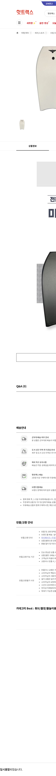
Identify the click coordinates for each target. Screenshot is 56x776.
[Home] (17, 33)
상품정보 (33, 146)
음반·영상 (43, 23)
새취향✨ (31, 23)
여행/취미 (25, 32)
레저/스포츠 (39, 32)
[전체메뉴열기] (19, 23)
